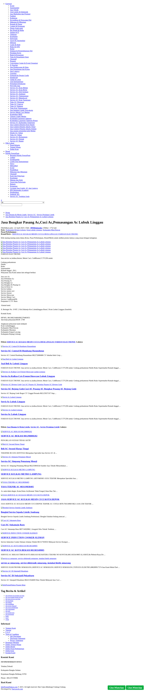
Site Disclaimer (15, 636)
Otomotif (13, 59)
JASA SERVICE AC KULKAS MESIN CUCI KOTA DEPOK (30, 499)
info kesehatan (9, 601)
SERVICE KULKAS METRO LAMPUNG (21, 474)
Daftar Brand (10, 647)
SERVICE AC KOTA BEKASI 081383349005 (22, 550)
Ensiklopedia (14, 160)
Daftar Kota (14, 149)
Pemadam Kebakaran (17, 84)
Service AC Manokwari (18, 98)
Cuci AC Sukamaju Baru (13, 525)
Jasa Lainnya (14, 71)
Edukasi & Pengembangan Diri (21, 51)
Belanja (13, 184)
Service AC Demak (17, 139)
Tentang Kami (10, 628)
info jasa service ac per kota (12, 599)
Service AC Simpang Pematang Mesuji (19, 461)
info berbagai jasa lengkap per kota (14, 595)
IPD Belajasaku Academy (19, 190)
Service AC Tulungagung (19, 96)
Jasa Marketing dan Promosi (20, 14)
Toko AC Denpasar (17, 102)
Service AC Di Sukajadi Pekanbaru (17, 575)
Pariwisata (13, 39)
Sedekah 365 (14, 194)
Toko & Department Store (19, 57)
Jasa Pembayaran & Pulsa (19, 67)
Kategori (8, 4)
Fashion (13, 16)
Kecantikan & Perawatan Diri (20, 20)
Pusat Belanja (15, 145)
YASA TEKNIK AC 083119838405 (17, 486)
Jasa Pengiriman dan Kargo (20, 69)
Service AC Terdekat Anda (19, 196)
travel (6, 618)
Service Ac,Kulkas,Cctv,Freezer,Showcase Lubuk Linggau (28, 376)
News (12, 164)
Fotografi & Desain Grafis (19, 75)
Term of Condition (12, 634)
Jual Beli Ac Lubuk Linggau (14, 363)
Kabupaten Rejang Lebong (16, 230)
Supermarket (14, 8)
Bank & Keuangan (17, 55)
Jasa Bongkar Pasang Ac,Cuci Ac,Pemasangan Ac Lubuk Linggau (29, 217)
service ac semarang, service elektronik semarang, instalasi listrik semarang (36, 563)
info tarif (7, 611)
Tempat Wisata (15, 147)
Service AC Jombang (17, 94)
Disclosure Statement (17, 638)
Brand (7, 151)
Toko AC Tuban (16, 135)
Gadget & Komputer (17, 26)
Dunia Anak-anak (16, 28)
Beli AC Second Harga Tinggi (15, 448)
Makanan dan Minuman (18, 172)
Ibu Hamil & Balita (17, 30)
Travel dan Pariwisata (18, 182)
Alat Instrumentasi (16, 82)
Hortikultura (14, 192)
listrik (7, 616)
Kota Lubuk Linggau (34, 230)
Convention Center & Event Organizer (24, 63)
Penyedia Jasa (15, 86)
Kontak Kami (10, 653)
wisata (7, 619)
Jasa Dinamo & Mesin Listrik (16, 215)
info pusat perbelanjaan (11, 607)
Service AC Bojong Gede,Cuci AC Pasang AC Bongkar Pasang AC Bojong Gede (38, 389)
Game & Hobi (15, 45)
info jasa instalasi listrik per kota (14, 597)
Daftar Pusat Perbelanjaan (14, 649)
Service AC (31, 215)
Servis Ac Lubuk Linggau (13, 401)
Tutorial (8, 630)
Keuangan (13, 186)
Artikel (12, 157)
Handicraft (14, 77)
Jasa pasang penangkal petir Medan (22, 131)
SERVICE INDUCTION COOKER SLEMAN (22, 537)
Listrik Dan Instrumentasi (19, 162)
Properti (13, 61)
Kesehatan (14, 36)
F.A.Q (7, 632)
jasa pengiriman (9, 614)
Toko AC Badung (16, 106)
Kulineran (13, 18)
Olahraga (13, 34)
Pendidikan (14, 170)
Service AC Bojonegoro (18, 137)
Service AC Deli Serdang (19, 92)
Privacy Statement (16, 640)
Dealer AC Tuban (16, 133)
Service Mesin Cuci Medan (20, 112)
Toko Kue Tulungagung (18, 108)
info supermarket (10, 609)
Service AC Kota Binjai (18, 90)
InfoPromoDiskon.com (9, 687)
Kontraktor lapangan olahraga (20, 118)
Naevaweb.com (17, 689)
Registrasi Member (12, 642)
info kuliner (8, 602)
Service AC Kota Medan (19, 88)
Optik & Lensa (15, 80)
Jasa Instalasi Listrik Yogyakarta (21, 110)
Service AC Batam (16, 141)
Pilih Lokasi (9, 143)
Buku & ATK (15, 47)
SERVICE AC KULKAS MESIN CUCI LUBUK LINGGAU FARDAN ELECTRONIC (45, 234)
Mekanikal (14, 166)
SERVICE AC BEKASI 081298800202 (19, 436)
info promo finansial (10, 606)
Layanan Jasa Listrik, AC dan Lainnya (24, 188)
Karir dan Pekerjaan (17, 176)
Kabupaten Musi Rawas (51, 230)
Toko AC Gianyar (16, 104)
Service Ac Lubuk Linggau (13, 414)
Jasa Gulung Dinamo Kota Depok (22, 125)
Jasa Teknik (14, 10)
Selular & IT (14, 32)
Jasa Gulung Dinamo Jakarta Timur (22, 127)
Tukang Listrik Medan (18, 116)
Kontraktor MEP (16, 114)
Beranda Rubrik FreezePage (20, 155)
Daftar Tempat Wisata (13, 645)
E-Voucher (14, 65)
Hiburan (13, 43)
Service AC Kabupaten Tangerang (22, 123)
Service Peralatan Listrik (45, 215)
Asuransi (13, 73)
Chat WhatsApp (116, 687)
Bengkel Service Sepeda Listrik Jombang (20, 512)
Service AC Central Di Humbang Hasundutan (22, 351)
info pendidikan (9, 604)
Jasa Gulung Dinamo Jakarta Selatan (23, 129)
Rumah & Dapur (16, 24)
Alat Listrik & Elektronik (19, 12)
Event (12, 6)
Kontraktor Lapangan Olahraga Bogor (24, 121)
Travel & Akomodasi (17, 41)
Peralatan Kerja (15, 53)
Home (7, 213)
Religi (12, 49)
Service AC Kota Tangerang (20, 100)
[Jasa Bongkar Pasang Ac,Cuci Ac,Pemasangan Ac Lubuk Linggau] (26, 242)
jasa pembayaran (9, 613)
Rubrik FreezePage (12, 153)
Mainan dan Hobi (16, 180)
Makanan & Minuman (18, 22)
